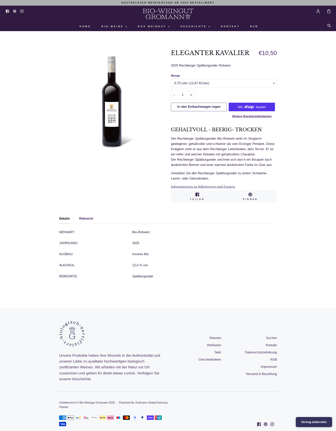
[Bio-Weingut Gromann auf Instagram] (272, 424)
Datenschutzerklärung (261, 352)
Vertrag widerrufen (314, 422)
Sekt (217, 352)
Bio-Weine (113, 26)
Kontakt (230, 26)
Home (85, 26)
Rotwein (215, 338)
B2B (254, 26)
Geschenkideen (210, 359)
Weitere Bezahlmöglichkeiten (252, 116)
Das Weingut (153, 26)
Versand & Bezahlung (261, 374)
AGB (273, 359)
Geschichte (194, 26)
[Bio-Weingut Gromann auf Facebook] (259, 424)
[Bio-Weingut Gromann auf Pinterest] (266, 424)
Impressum (269, 367)
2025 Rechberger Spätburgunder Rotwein (201, 65)
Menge (175, 75)
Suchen (271, 338)
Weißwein (214, 345)
